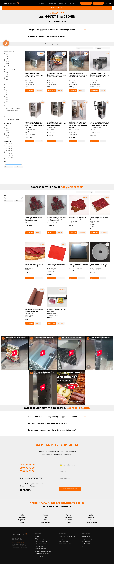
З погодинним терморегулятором (67, 538)
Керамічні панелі (39, 546)
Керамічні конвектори (41, 548)
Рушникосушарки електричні (42, 553)
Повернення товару (87, 538)
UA (107, 3)
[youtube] (18, 539)
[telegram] (21, 490)
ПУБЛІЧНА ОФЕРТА (86, 543)
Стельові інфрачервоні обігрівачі (43, 551)
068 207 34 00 (27, 464)
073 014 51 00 (27, 471)
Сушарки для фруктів (40, 556)
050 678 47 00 (27, 467)
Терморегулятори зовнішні (65, 543)
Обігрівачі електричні (40, 538)
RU (110, 3)
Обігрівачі (37, 536)
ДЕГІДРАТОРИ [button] (63, 3)
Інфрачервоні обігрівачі (41, 543)
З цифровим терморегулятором (67, 536)
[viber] (24, 490)
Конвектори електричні (41, 541)
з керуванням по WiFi (64, 541)
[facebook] (26, 490)
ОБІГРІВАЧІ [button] (41, 3)
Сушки (46, 44)
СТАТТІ (83, 546)
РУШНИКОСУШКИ (52, 3)
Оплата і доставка (86, 541)
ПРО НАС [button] (72, 3)
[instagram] (29, 490)
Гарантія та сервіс (86, 536)
